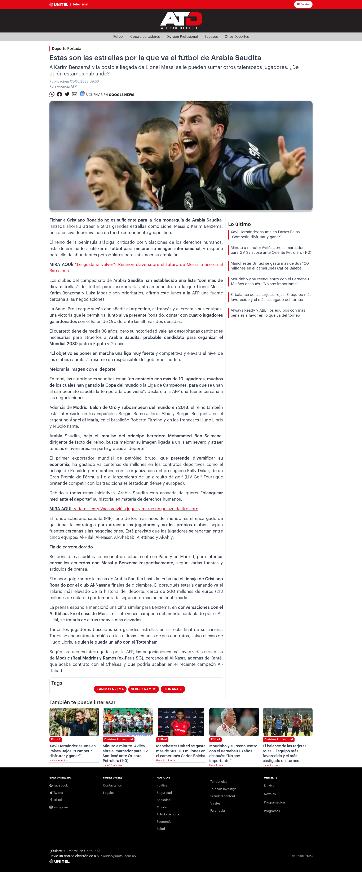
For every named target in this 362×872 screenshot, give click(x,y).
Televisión (80, 4)
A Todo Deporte (168, 814)
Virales (215, 803)
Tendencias (218, 781)
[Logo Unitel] (181, 20)
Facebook (60, 785)
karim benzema (110, 689)
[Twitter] (67, 94)
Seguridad (164, 792)
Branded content (222, 796)
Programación (274, 802)
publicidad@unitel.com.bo (116, 856)
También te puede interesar (82, 702)
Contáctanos (112, 785)
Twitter (58, 792)
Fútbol (118, 36)
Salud (161, 829)
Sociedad (164, 800)
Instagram (60, 807)
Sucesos (211, 36)
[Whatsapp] (51, 94)
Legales (108, 792)
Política (162, 785)
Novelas (270, 794)
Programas (272, 811)
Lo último (239, 224)
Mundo (162, 807)
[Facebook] (59, 94)
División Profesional (182, 36)
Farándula (217, 810)
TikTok (58, 800)
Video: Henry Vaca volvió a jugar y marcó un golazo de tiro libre (136, 509)
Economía (164, 821)
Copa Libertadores (145, 36)
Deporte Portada (66, 49)
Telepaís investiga (223, 789)
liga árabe (172, 689)
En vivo (305, 4)
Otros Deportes (237, 36)
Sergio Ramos (143, 689)
